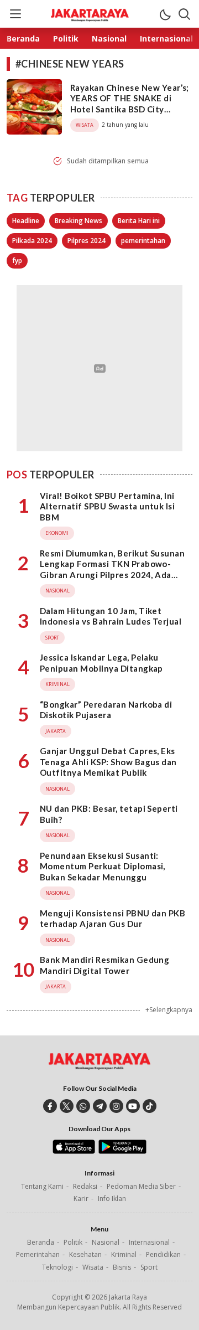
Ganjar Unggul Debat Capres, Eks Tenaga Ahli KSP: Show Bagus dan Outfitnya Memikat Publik (108, 761)
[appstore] (74, 1151)
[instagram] (116, 1106)
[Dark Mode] (164, 14)
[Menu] (15, 14)
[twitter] (67, 1106)
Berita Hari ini (139, 220)
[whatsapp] (83, 1106)
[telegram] (100, 1106)
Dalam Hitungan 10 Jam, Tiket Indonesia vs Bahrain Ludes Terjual (110, 616)
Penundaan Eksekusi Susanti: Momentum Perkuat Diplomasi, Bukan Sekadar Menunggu (102, 866)
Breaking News (78, 220)
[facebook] (50, 1106)
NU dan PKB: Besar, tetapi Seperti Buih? (109, 813)
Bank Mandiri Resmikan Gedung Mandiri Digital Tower (104, 965)
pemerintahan (143, 240)
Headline (25, 220)
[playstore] (122, 1151)
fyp (17, 260)
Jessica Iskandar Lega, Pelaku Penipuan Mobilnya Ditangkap (101, 662)
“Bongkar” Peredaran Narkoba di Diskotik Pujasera (106, 709)
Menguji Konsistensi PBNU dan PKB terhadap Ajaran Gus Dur (112, 918)
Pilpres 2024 (86, 240)
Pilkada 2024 (32, 240)
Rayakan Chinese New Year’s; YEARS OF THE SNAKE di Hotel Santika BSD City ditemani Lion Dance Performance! (129, 109)
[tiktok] (149, 1106)
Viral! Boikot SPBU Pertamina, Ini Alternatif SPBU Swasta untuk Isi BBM (107, 506)
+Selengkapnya (168, 1009)
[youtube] (133, 1106)
